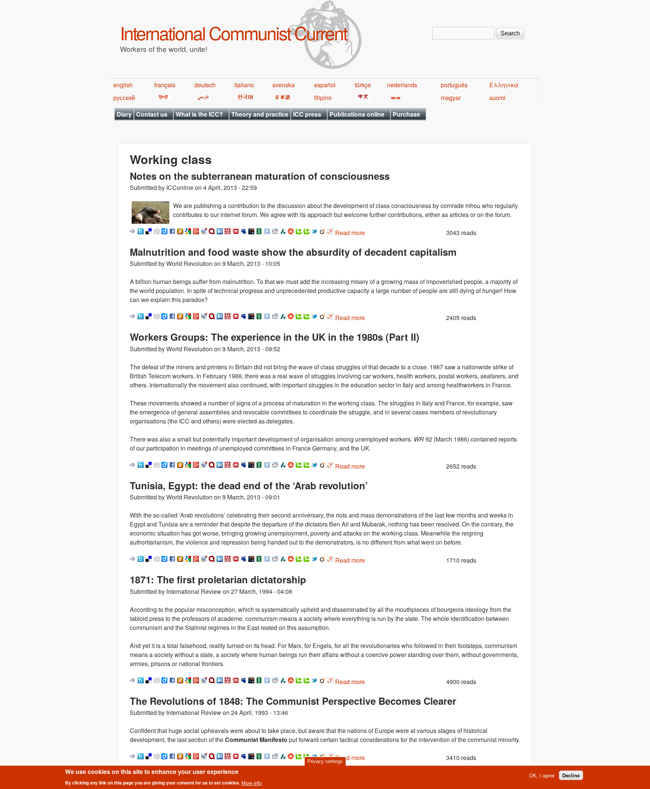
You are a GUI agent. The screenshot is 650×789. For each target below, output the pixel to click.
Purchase (406, 114)
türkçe (363, 84)
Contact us (151, 114)
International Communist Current (233, 33)
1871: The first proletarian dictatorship (218, 579)
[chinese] (362, 97)
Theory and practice (260, 114)
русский (124, 97)
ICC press (307, 114)
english (123, 84)
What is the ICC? (199, 114)
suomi (497, 97)
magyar (451, 97)
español (325, 84)
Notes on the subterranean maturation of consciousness (260, 176)
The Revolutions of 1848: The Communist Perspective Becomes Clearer (293, 701)
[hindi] (162, 97)
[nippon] (281, 97)
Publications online (357, 114)
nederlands (402, 84)
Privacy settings (325, 761)
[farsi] (201, 97)
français (164, 84)
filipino (323, 97)
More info (251, 783)
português (454, 84)
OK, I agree (541, 775)
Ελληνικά (503, 84)
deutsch (205, 84)
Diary (124, 114)
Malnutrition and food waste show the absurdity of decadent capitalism (293, 252)
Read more (350, 232)
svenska (283, 84)
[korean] (243, 97)
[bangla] (394, 97)
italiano (244, 84)
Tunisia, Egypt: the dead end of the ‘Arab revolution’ (249, 485)
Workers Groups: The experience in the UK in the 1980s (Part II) (274, 337)
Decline (571, 775)
